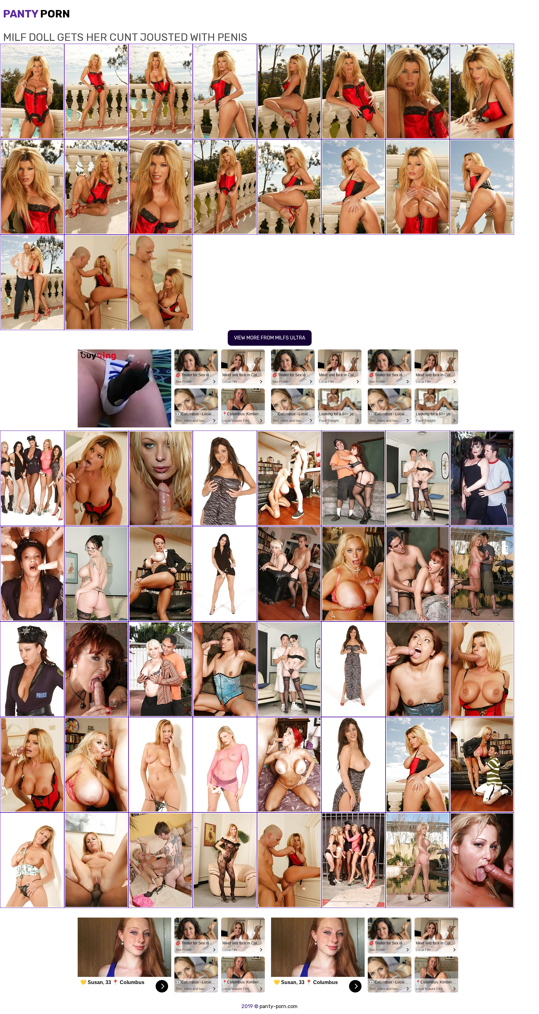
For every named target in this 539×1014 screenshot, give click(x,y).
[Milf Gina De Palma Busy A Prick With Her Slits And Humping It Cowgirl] (482, 860)
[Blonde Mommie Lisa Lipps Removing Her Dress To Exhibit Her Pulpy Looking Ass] (32, 860)
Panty (36, 13)
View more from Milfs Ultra (269, 338)
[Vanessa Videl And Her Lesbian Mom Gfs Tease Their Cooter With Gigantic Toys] (32, 574)
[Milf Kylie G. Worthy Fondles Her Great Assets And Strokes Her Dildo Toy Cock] (225, 478)
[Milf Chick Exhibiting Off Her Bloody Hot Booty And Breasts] (289, 669)
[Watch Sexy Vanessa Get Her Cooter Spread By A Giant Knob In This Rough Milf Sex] (353, 478)
